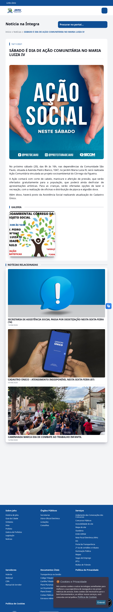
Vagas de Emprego (83, 558)
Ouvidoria (79, 530)
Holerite (9, 574)
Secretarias (45, 515)
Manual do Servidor (14, 584)
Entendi (101, 602)
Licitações (44, 522)
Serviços (79, 510)
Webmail (9, 578)
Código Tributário (47, 578)
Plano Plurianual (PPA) (49, 584)
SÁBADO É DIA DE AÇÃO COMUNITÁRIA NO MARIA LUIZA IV (54, 31)
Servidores (11, 570)
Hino (7, 525)
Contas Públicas (46, 595)
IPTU (77, 561)
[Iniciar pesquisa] (104, 24)
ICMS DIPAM (80, 534)
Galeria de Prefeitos (14, 532)
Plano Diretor (45, 591)
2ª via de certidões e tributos (87, 547)
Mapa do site (80, 527)
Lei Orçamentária (47, 588)
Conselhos (44, 525)
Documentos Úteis (49, 570)
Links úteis (11, 3)
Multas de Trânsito (83, 565)
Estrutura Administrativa (50, 598)
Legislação (10, 535)
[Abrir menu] (104, 11)
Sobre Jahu (11, 510)
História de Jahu (12, 515)
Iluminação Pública (83, 551)
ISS (76, 541)
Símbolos (9, 522)
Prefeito (9, 529)
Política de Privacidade (86, 570)
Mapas (78, 554)
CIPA (7, 581)
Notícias (17, 31)
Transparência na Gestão (50, 574)
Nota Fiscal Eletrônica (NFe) (86, 537)
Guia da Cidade (12, 518)
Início (8, 31)
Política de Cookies (15, 603)
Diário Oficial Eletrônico (50, 518)
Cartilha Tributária (47, 581)
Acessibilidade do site (84, 524)
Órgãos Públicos (48, 510)
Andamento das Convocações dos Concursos (89, 516)
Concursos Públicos (83, 520)
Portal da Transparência (85, 544)
